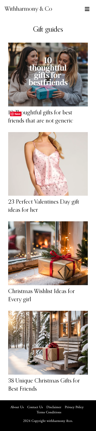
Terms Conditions (49, 412)
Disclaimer (53, 407)
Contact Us (35, 407)
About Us (17, 407)
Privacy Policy (74, 407)
